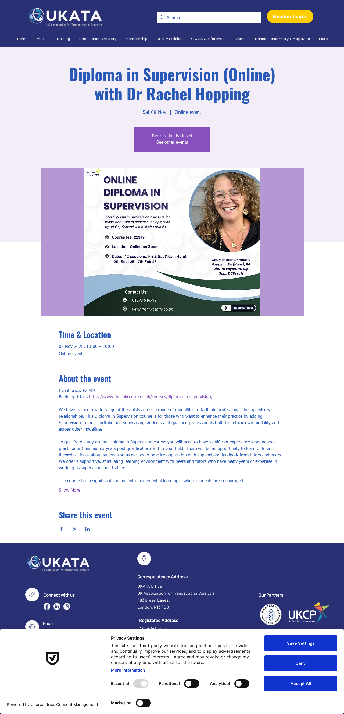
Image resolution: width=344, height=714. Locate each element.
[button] (41, 39)
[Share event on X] (74, 529)
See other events (172, 142)
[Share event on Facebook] (61, 529)
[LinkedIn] (56, 606)
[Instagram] (66, 606)
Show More (69, 490)
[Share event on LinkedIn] (87, 529)
